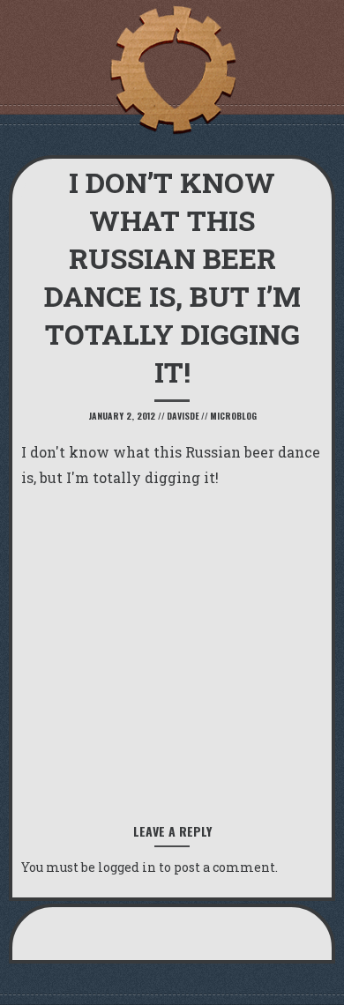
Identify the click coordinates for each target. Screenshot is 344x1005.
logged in (127, 867)
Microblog (233, 415)
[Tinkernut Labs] (172, 70)
